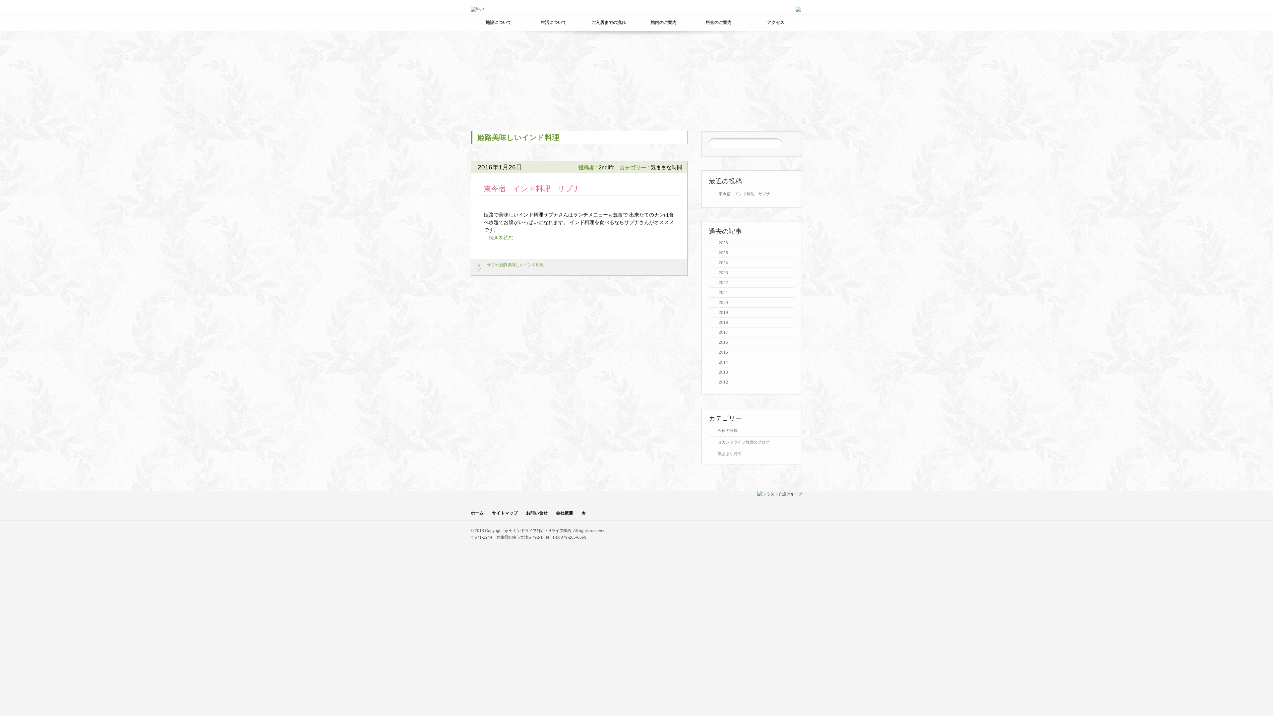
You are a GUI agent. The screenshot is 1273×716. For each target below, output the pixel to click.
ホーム (477, 512)
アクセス (776, 22)
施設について (499, 22)
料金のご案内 (719, 22)
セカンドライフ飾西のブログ (743, 442)
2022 (723, 283)
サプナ (493, 265)
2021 (723, 293)
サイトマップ (505, 512)
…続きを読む (499, 237)
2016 (723, 342)
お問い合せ (537, 512)
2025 (723, 253)
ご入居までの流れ (608, 22)
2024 (723, 263)
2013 (723, 372)
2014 (723, 362)
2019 (723, 313)
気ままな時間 (666, 167)
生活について (554, 22)
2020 (723, 303)
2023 (723, 273)
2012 (723, 382)
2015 (723, 352)
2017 (723, 332)
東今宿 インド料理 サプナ (532, 189)
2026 (723, 243)
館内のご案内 (664, 22)
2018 (723, 323)
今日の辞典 (728, 430)
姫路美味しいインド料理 (522, 265)
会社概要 (564, 512)
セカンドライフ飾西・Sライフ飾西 (540, 530)
